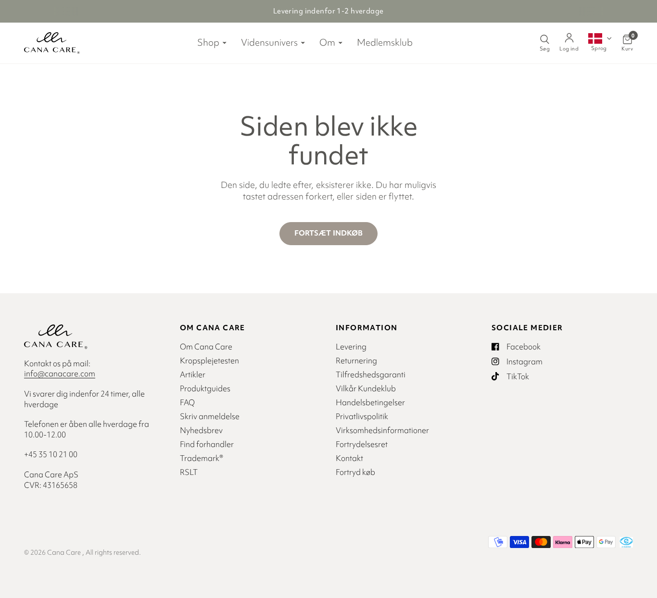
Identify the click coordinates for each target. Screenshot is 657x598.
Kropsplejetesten (209, 360)
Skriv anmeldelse (210, 416)
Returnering (356, 360)
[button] (600, 41)
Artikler (192, 374)
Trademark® (201, 458)
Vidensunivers (269, 42)
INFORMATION (366, 327)
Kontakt (349, 458)
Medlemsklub (385, 42)
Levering (351, 346)
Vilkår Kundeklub (366, 388)
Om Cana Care (206, 346)
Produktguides (205, 388)
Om (327, 42)
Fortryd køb (355, 472)
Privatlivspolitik (362, 416)
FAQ (187, 402)
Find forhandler (207, 444)
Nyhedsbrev (201, 430)
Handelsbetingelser (370, 402)
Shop (208, 42)
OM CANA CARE (212, 327)
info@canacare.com (59, 373)
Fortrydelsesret (362, 444)
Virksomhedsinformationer (382, 430)
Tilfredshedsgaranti (370, 374)
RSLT (189, 472)
